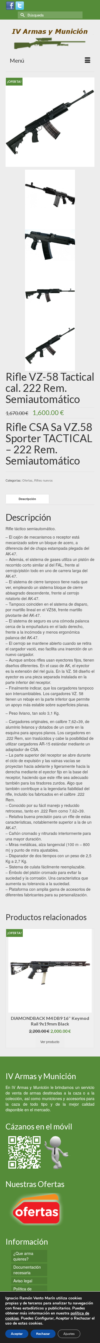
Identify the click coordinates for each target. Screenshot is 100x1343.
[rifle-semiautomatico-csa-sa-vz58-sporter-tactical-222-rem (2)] (50, 244)
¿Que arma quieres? (23, 1256)
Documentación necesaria (27, 1269)
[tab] (27, 498)
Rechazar (43, 1334)
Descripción (27, 499)
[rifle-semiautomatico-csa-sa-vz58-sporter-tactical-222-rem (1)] (50, 194)
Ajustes (69, 1334)
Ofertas (27, 480)
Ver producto (58, 1041)
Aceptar (17, 1334)
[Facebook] (10, 5)
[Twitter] (19, 5)
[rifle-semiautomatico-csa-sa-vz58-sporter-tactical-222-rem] (50, 121)
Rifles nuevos (43, 480)
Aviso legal (22, 1280)
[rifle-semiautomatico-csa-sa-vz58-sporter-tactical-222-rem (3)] (50, 295)
